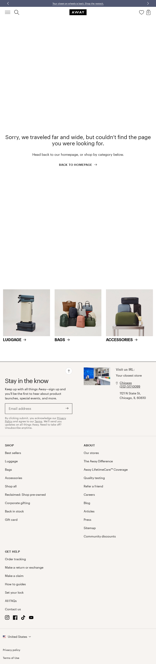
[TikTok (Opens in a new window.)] (23, 618)
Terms (38, 421)
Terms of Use (11, 657)
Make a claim (14, 575)
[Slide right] (8, 3)
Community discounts (100, 536)
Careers (89, 494)
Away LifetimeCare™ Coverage (106, 469)
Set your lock (14, 592)
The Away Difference (98, 461)
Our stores (91, 453)
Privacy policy (11, 649)
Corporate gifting (17, 503)
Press (87, 519)
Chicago (126, 383)
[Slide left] (147, 3)
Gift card (11, 519)
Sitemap (90, 528)
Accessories (13, 478)
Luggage (11, 461)
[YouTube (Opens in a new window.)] (31, 618)
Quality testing (94, 478)
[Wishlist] (141, 12)
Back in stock (14, 511)
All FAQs (11, 601)
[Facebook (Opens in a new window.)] (15, 618)
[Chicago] (97, 398)
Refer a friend (93, 486)
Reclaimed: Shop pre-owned (25, 494)
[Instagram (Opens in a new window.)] (7, 618)
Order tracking (15, 559)
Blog (87, 503)
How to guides (15, 584)
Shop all (11, 486)
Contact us (13, 609)
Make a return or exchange (24, 567)
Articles (89, 511)
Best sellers (13, 453)
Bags (8, 469)
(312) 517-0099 (130, 386)
